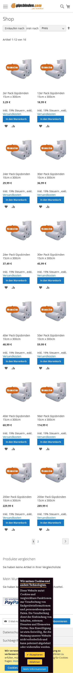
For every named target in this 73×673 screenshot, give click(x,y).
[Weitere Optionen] (12, 601)
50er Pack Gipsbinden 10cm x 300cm (51, 337)
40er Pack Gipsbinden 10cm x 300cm (16, 337)
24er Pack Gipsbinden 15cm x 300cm (16, 256)
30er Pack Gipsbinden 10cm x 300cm (51, 175)
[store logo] (27, 6)
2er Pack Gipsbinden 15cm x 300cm (16, 94)
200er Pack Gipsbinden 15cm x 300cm (51, 498)
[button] (6, 125)
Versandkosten (12, 114)
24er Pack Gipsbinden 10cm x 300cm (16, 175)
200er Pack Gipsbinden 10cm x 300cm (17, 498)
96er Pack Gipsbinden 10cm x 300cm (51, 417)
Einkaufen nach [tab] (14, 28)
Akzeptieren (36, 654)
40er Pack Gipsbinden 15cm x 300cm (16, 417)
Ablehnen (34, 662)
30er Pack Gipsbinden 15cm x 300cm (51, 256)
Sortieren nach (29, 28)
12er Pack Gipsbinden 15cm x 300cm (51, 94)
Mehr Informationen (34, 669)
